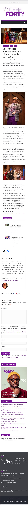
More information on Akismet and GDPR (16, 332)
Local (11, 45)
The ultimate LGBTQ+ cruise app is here (10, 430)
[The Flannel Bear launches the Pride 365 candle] (7, 225)
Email (3, 340)
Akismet (18, 330)
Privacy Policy (11, 498)
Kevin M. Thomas (14, 59)
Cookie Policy (17, 498)
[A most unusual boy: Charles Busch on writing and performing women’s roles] (7, 235)
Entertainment (6, 45)
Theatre (15, 45)
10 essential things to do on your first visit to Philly (12, 404)
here (15, 439)
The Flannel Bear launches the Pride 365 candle (17, 226)
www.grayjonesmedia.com (21, 461)
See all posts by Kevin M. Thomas (10, 280)
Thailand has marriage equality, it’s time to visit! (11, 406)
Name (3, 333)
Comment (4, 308)
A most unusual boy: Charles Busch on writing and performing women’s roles (16, 237)
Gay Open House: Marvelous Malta (9, 421)
